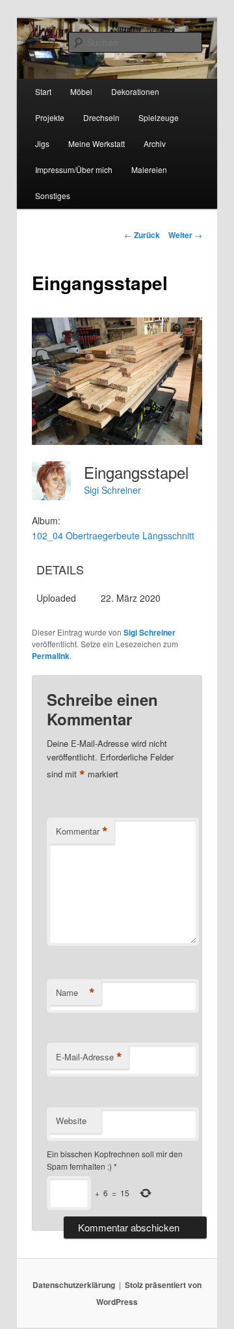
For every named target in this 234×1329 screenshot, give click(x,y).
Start (43, 91)
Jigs (42, 143)
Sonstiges (52, 195)
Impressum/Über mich (73, 169)
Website (71, 1120)
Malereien (149, 169)
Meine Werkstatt (96, 143)
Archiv (155, 143)
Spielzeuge (158, 117)
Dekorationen (135, 91)
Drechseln (101, 117)
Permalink (51, 656)
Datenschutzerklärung (73, 1285)
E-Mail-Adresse (89, 1057)
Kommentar (82, 831)
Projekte (49, 117)
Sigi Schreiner (112, 489)
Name (75, 992)
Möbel (81, 91)
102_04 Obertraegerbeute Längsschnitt (113, 535)
